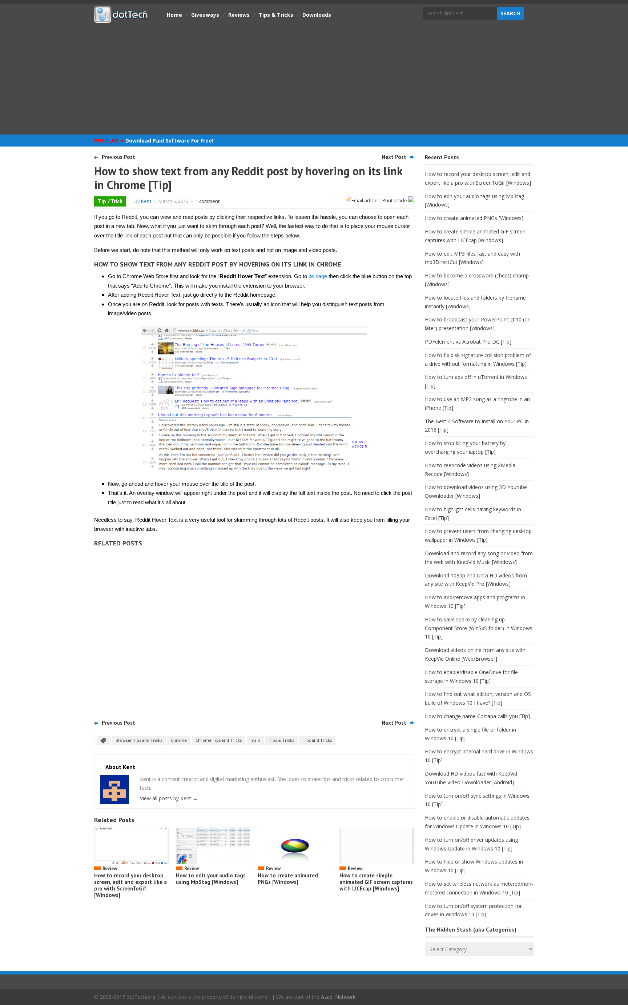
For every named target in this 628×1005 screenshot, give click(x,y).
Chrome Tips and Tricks (219, 740)
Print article (395, 200)
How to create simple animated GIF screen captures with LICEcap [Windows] (376, 882)
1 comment (208, 201)
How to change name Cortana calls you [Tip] (477, 716)
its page (318, 276)
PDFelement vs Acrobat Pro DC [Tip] (468, 341)
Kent (146, 201)
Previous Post (118, 156)
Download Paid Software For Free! (169, 140)
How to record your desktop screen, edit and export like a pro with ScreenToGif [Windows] (130, 885)
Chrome (179, 740)
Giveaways (205, 14)
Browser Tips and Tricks (139, 740)
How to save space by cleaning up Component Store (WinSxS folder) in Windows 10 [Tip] (478, 628)
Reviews (239, 14)
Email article (364, 200)
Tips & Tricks (276, 14)
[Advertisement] (314, 78)
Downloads (316, 14)
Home (174, 14)
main (255, 740)
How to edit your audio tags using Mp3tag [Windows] (211, 878)
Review (109, 868)
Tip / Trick (110, 201)
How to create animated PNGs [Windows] (288, 878)
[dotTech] (121, 19)
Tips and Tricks (317, 740)
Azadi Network (338, 996)
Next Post (394, 156)
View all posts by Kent (169, 798)
